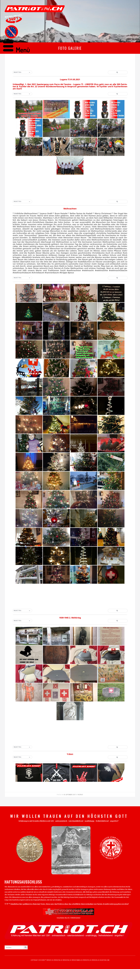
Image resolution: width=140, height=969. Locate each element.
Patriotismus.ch (77, 960)
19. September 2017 (70, 794)
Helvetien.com (104, 960)
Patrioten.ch (66, 960)
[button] (22, 72)
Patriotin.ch (58, 960)
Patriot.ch (50, 960)
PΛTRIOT (80, 794)
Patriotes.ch (87, 960)
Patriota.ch (95, 960)
